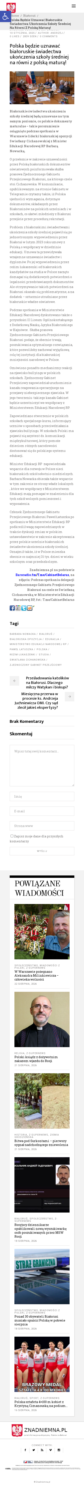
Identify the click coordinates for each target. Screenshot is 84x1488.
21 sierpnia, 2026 (25, 1065)
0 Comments (49, 36)
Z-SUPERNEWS (35, 967)
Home (14, 15)
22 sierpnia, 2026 (25, 983)
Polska (42, 649)
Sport (34, 1398)
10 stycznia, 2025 (22, 33)
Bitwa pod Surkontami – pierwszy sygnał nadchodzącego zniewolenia (41, 1143)
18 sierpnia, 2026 (25, 1241)
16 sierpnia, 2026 (25, 1410)
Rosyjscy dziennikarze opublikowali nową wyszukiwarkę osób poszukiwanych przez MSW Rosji (40, 1230)
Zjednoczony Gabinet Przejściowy (36, 665)
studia (44, 654)
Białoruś (29, 15)
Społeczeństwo (26, 965)
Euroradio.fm (26, 575)
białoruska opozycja (26, 639)
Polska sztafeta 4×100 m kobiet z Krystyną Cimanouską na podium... (41, 1404)
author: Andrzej (50, 33)
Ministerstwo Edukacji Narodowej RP (38, 644)
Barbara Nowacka (23, 634)
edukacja (52, 639)
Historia (20, 1134)
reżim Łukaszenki (22, 654)
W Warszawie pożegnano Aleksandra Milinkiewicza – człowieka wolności (36, 975)
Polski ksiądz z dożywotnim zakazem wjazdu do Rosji (36, 1059)
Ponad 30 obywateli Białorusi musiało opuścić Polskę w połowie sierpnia (39, 1320)
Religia (19, 1053)
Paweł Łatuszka (21, 649)
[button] (5, 16)
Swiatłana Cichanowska (27, 659)
